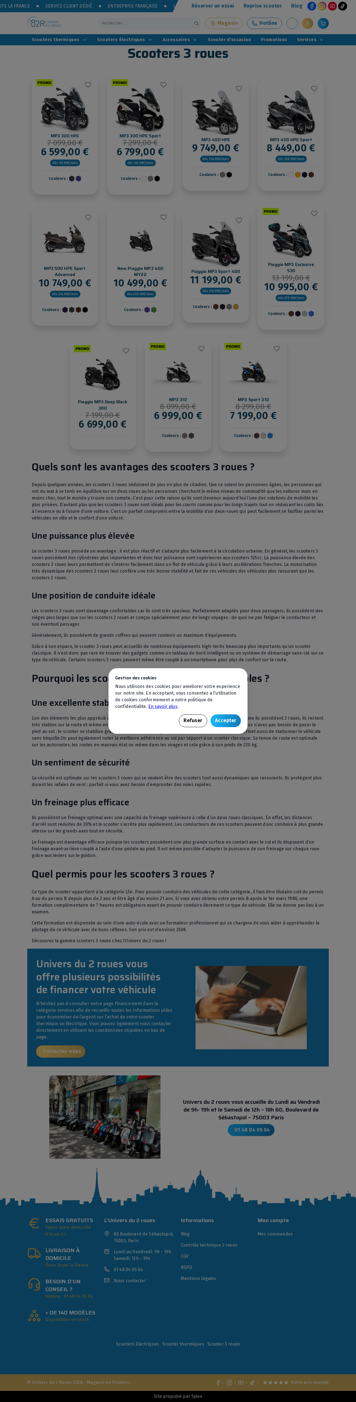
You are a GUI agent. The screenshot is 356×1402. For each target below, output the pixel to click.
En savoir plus (162, 706)
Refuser (193, 720)
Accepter (225, 720)
